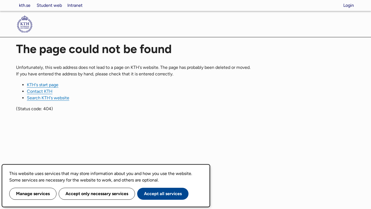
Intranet (75, 5)
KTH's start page (42, 84)
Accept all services (163, 193)
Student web (49, 5)
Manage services (33, 193)
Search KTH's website (48, 97)
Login (348, 5)
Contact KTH (39, 91)
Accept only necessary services (96, 193)
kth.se (24, 5)
